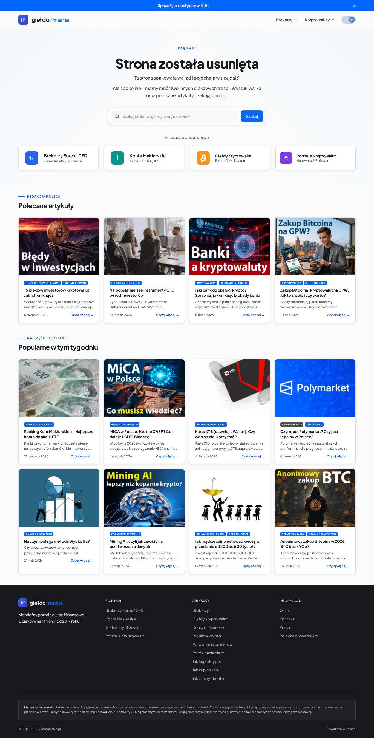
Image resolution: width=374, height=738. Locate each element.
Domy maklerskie (208, 627)
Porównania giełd (208, 652)
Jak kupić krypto (206, 661)
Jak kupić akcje (205, 669)
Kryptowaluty (317, 19)
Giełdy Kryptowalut (123, 627)
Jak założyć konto (208, 678)
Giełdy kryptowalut (210, 618)
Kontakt (287, 618)
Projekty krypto (206, 635)
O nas (285, 610)
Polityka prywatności (299, 635)
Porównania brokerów (212, 644)
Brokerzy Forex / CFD (124, 610)
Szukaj (252, 116)
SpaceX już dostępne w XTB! (183, 5)
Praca (285, 627)
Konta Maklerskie (121, 618)
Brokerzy (284, 19)
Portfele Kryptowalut (124, 635)
